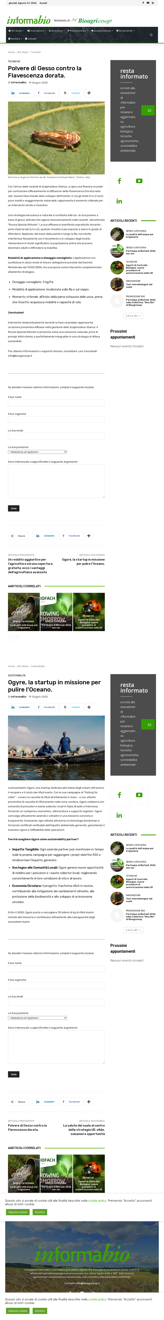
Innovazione (133, 281)
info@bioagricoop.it (88, 1283)
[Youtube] (148, 3)
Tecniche (36, 52)
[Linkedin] (152, 3)
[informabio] (82, 1245)
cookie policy (97, 1299)
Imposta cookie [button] (17, 1310)
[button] (151, 35)
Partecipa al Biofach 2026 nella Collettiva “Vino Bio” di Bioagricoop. (141, 302)
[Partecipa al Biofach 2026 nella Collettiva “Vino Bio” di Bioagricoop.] (117, 301)
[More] (89, 93)
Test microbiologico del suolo (139, 285)
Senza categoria (23, 621)
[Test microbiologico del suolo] (117, 284)
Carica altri (132, 315)
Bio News (23, 52)
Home (11, 52)
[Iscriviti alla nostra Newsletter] (148, 110)
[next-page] (16, 637)
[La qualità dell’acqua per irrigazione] (24, 612)
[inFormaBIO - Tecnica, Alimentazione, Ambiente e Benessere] (28, 16)
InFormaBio (18, 82)
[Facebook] (143, 3)
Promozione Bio (135, 296)
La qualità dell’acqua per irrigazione (24, 626)
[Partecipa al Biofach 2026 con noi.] (56, 612)
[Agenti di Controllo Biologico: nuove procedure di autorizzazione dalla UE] (89, 612)
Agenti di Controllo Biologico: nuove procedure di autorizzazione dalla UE (88, 623)
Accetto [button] (40, 1310)
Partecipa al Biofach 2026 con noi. (56, 626)
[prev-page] (10, 637)
